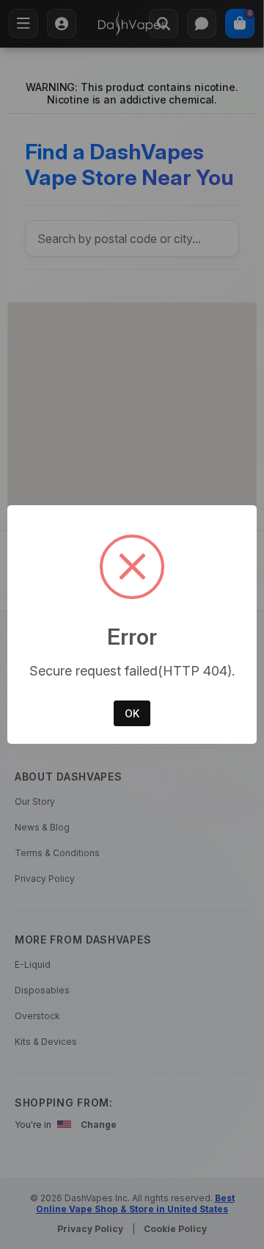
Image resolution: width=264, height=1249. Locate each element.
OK (132, 713)
